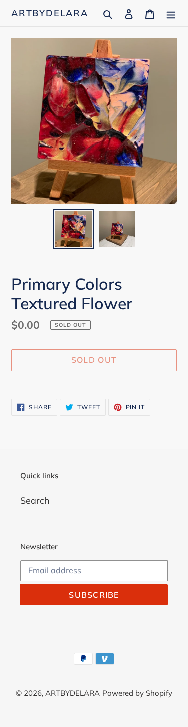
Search (35, 500)
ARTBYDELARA (49, 13)
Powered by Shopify (137, 693)
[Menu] (170, 13)
